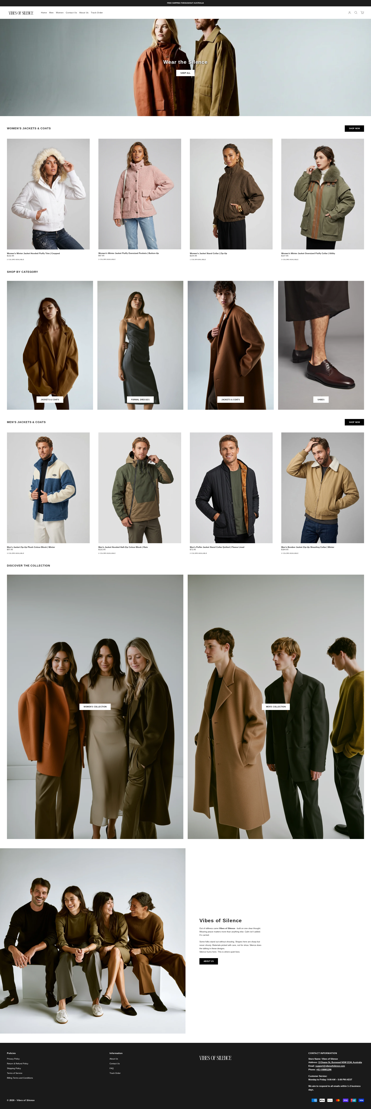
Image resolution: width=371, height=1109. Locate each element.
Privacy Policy (13, 1059)
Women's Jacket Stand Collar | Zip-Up (208, 253)
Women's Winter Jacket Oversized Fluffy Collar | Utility (308, 253)
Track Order (97, 13)
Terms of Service (14, 1073)
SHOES (321, 400)
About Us (84, 13)
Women (60, 13)
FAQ (112, 1068)
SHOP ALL (185, 73)
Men (51, 13)
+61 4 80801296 (323, 1069)
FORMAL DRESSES (140, 400)
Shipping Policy (14, 1068)
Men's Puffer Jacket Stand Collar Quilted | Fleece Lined (217, 547)
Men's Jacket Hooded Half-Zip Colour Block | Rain (123, 547)
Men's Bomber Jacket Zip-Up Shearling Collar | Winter (307, 547)
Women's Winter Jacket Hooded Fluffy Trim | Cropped (33, 253)
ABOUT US (209, 961)
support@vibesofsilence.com (330, 1066)
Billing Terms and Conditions (20, 1078)
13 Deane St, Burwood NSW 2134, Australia (340, 1062)
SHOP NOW (354, 128)
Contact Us (71, 13)
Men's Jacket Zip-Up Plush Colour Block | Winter (31, 547)
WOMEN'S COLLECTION (95, 707)
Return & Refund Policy (17, 1063)
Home (44, 13)
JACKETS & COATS (50, 400)
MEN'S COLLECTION (276, 707)
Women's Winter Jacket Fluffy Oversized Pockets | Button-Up (128, 253)
